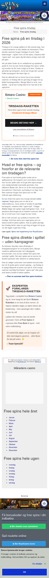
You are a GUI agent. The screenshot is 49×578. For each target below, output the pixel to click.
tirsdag (11, 467)
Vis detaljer (37, 564)
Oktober (12, 444)
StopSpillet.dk (21, 361)
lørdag (11, 479)
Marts (11, 423)
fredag (11, 476)
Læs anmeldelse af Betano (23, 129)
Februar (12, 420)
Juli (10, 435)
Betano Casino (35, 296)
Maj (10, 429)
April (10, 426)
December (13, 450)
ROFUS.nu (38, 361)
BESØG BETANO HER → (23, 123)
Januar (11, 417)
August (11, 438)
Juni (10, 432)
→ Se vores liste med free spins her (23, 158)
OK (24, 572)
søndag (12, 482)
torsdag (12, 473)
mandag (12, 464)
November (13, 447)
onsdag (12, 470)
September (13, 441)
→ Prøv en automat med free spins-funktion (23, 276)
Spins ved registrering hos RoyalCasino (27, 231)
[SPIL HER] (24, 16)
